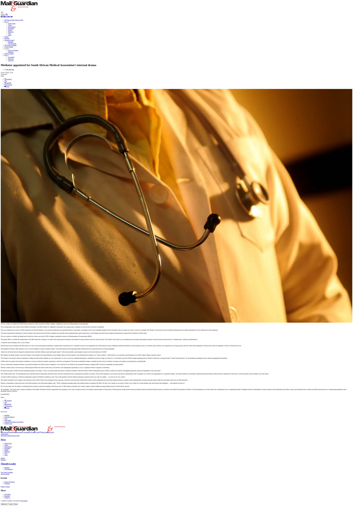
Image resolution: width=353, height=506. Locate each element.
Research (7, 496)
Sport (6, 455)
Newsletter (7, 494)
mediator (6, 415)
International (8, 447)
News (3, 439)
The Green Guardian (7, 472)
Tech (5, 453)
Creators (5, 434)
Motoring (7, 452)
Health (6, 450)
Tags (2, 434)
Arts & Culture (5, 474)
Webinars (7, 483)
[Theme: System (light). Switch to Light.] (3, 15)
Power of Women (9, 482)
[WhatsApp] (10, 17)
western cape (8, 423)
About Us (7, 497)
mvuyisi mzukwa (9, 417)
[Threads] (6, 17)
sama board (7, 420)
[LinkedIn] (4, 17)
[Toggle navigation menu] (2, 13)
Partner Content (5, 486)
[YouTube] (12, 17)
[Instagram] (3, 17)
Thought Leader (8, 464)
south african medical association (13, 422)
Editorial (6, 467)
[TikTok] (7, 17)
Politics (3, 458)
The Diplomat (8, 469)
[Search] (7, 15)
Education (7, 448)
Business (3, 460)
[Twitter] (9, 17)
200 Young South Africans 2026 (10, 435)
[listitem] (4, 432)
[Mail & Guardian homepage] (176, 6)
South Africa (8, 443)
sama (5, 418)
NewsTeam (24, 501)
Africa (6, 445)
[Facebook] (1, 17)
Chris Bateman (9, 69)
